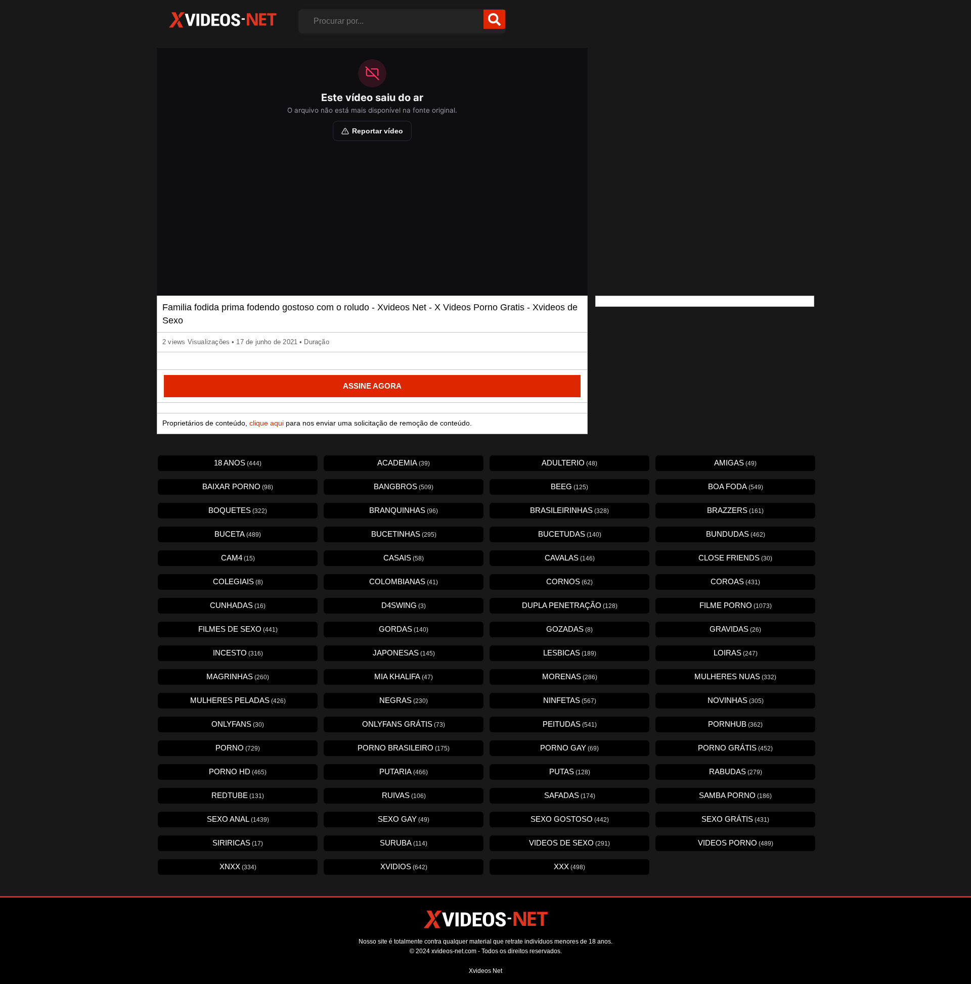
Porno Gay (569, 747)
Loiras (736, 652)
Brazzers (735, 510)
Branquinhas (403, 510)
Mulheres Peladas (238, 700)
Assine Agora (372, 386)
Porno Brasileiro (404, 747)
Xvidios (403, 866)
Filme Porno (735, 605)
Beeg (569, 486)
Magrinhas (237, 676)
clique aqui (266, 423)
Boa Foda (735, 486)
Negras (403, 700)
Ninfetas (569, 700)
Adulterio (569, 462)
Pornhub (735, 724)
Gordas (403, 629)
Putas (569, 771)
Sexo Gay (403, 819)
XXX (569, 866)
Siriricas (237, 842)
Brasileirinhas (569, 510)
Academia (403, 462)
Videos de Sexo (569, 842)
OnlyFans (237, 724)
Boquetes (237, 510)
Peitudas (570, 724)
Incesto (238, 652)
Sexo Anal (238, 819)
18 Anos (237, 462)
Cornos (569, 581)
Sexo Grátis (735, 819)
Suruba (403, 842)
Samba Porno (735, 795)
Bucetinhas (403, 534)
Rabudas (735, 771)
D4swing (403, 605)
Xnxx (237, 866)
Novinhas (736, 700)
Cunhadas (238, 605)
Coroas (735, 581)
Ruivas (404, 795)
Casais (403, 557)
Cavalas (570, 557)
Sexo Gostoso (570, 819)
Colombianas (403, 581)
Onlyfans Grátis (403, 724)
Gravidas (735, 629)
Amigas (735, 462)
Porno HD (238, 771)
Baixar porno (237, 486)
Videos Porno (735, 842)
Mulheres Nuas (735, 676)
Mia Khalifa (403, 676)
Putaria (403, 771)
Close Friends (735, 557)
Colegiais (238, 581)
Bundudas (735, 534)
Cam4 (238, 557)
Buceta (237, 534)
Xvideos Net (485, 970)
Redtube (237, 795)
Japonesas (404, 652)
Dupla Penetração (569, 605)
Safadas (569, 795)
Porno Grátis (735, 747)
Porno (237, 747)
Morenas (569, 676)
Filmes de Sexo (238, 629)
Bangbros (403, 486)
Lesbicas (569, 652)
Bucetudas (569, 534)
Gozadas (569, 629)
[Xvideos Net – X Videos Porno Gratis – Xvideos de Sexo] (222, 20)
